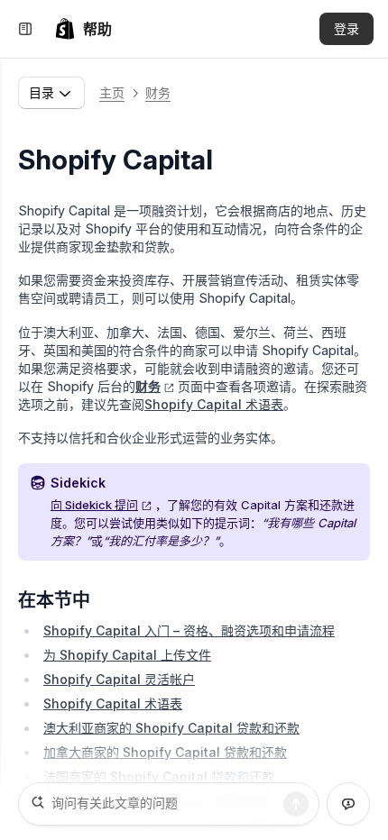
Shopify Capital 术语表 (213, 404)
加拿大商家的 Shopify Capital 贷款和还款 (165, 752)
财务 (158, 92)
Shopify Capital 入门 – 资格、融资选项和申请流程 (189, 630)
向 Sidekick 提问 (94, 505)
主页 (112, 92)
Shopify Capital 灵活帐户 (119, 679)
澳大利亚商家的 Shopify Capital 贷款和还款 (171, 727)
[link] (83, 29)
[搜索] (296, 804)
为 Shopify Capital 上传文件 (127, 654)
